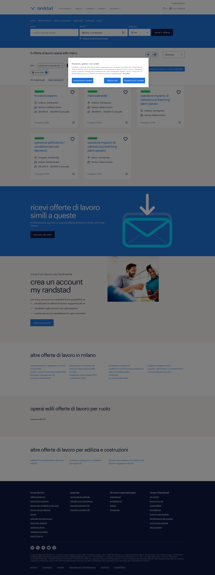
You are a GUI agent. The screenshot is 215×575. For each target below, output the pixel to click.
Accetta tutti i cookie (134, 80)
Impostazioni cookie (82, 80)
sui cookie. (126, 73)
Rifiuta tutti (112, 80)
